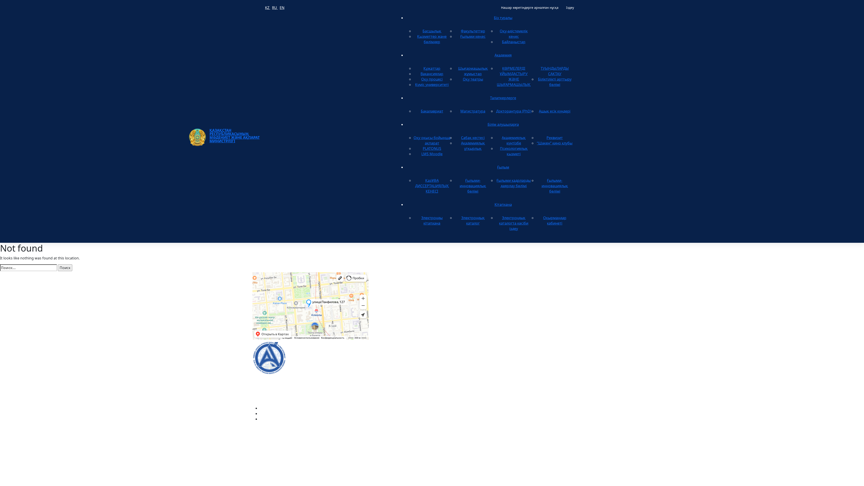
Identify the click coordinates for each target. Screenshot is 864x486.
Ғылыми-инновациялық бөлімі (473, 186)
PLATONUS (432, 148)
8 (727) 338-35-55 (540, 367)
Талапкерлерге (503, 97)
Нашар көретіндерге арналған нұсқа (529, 7)
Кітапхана (503, 204)
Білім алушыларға (503, 124)
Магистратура (472, 111)
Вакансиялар (432, 73)
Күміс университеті (432, 84)
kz (267, 7)
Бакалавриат (432, 111)
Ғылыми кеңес (473, 36)
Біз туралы (503, 17)
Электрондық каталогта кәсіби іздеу (513, 223)
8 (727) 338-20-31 (509, 293)
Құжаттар (431, 68)
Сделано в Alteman (595, 427)
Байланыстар (513, 41)
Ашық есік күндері (554, 111)
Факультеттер (473, 31)
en (282, 7)
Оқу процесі (432, 79)
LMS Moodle (432, 153)
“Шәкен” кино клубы (554, 143)
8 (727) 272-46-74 (388, 293)
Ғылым (503, 167)
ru (275, 7)
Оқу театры (473, 79)
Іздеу (570, 7)
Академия (503, 55)
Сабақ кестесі (473, 137)
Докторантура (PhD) (513, 111)
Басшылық (432, 31)
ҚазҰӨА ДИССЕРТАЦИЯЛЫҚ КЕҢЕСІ (432, 186)
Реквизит (555, 137)
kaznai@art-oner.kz (542, 352)
